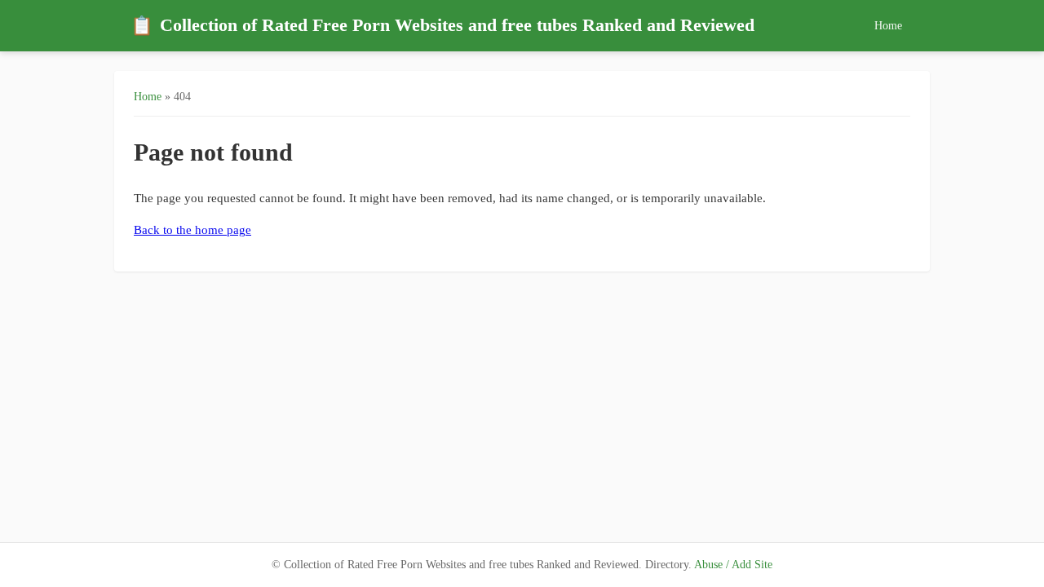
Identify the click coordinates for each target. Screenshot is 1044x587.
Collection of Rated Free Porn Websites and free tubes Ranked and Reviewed (442, 25)
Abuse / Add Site (733, 564)
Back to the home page (192, 229)
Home (888, 25)
